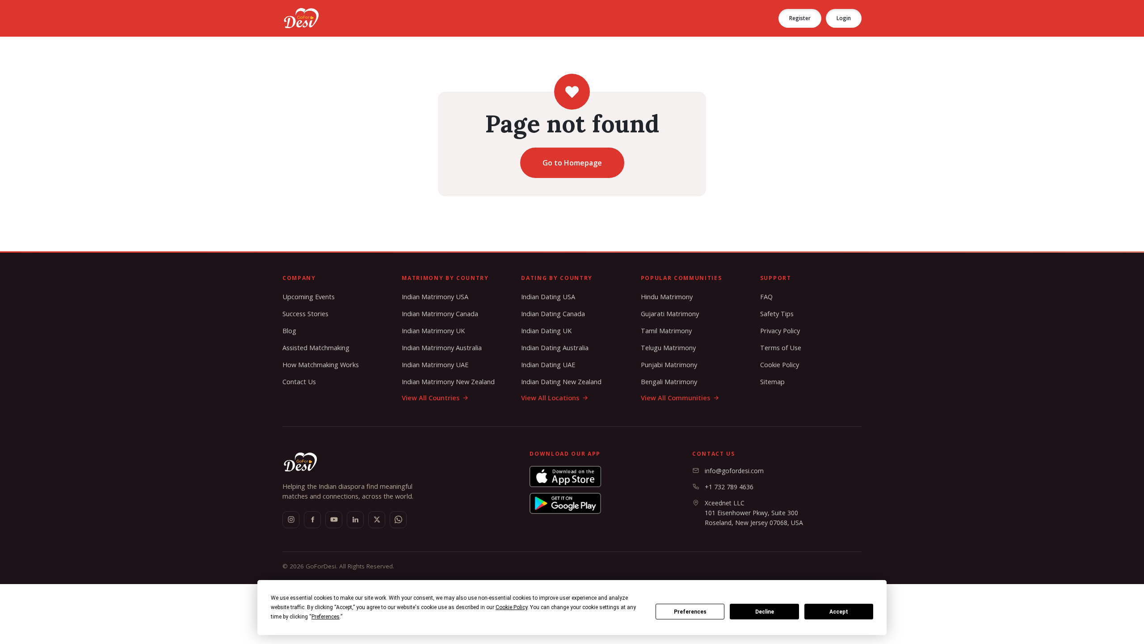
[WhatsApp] (398, 519)
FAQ (766, 296)
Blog (289, 330)
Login (844, 18)
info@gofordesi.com (734, 470)
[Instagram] (290, 519)
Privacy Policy (780, 330)
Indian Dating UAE (548, 364)
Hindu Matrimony (667, 296)
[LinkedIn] (355, 519)
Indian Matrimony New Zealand (448, 381)
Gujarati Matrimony (670, 313)
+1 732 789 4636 (729, 487)
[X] (376, 519)
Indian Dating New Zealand (561, 381)
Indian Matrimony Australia (442, 347)
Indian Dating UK (546, 330)
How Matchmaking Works (320, 364)
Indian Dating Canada (553, 313)
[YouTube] (333, 519)
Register (800, 18)
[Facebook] (312, 519)
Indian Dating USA (548, 296)
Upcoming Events (308, 296)
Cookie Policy (779, 364)
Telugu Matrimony (668, 347)
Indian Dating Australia (555, 347)
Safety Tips (777, 313)
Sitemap (772, 381)
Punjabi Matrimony (669, 364)
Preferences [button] (325, 617)
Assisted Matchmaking (315, 347)
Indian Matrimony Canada (440, 313)
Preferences (690, 612)
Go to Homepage (572, 163)
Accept (838, 612)
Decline (764, 612)
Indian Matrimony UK (433, 330)
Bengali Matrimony (669, 381)
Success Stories (305, 313)
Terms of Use (780, 347)
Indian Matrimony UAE (435, 364)
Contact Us (299, 381)
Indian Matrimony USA (435, 296)
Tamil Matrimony (666, 330)
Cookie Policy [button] (511, 607)
